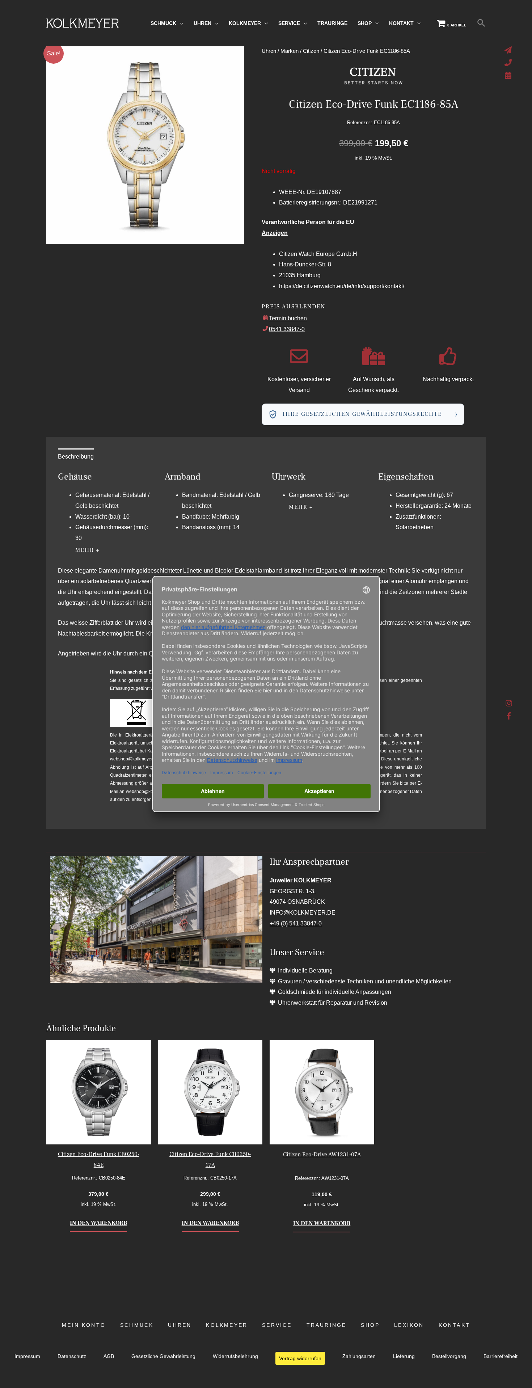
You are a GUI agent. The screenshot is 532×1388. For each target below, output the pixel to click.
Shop (370, 1325)
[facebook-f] (509, 716)
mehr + (87, 550)
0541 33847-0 (287, 329)
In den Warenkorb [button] (98, 1223)
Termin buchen (288, 318)
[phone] (509, 62)
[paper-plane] (509, 50)
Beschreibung (76, 456)
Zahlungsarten (359, 1356)
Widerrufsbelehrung (235, 1356)
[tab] (76, 456)
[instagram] (509, 705)
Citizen (311, 51)
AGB (109, 1356)
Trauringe (327, 1325)
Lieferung (404, 1356)
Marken (289, 51)
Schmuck (136, 1325)
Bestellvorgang (449, 1356)
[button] (481, 23)
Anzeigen (275, 233)
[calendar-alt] (509, 75)
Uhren (269, 51)
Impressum (27, 1356)
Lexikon (409, 1325)
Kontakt (454, 1325)
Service (277, 1325)
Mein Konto (84, 1325)
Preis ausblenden (293, 306)
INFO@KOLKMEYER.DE (302, 913)
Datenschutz (72, 1356)
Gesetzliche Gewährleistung (163, 1356)
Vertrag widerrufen (300, 1358)
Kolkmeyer (227, 1325)
